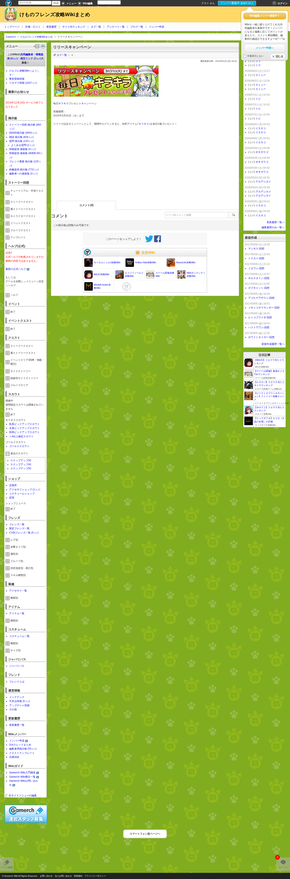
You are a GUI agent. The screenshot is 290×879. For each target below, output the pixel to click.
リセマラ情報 (23, 82)
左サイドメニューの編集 (23, 795)
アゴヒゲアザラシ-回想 (261, 297)
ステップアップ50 (20, 468)
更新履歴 (51, 26)
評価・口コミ (33, 26)
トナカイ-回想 (256, 258)
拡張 (11, 497)
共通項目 (14, 757)
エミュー (261, 75)
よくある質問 (22, 145)
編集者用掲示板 (23, 748)
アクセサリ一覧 (18, 590)
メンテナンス (16, 697)
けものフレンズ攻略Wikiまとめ (55, 14)
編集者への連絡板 (23, 173)
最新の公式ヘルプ (16, 269)
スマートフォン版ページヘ (145, 833)
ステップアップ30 (20, 460)
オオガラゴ (262, 152)
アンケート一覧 (116, 26)
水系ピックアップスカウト (24, 428)
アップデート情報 (19, 705)
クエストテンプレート (22, 753)
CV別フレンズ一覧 (24, 532)
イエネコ (261, 128)
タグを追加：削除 (72, 55)
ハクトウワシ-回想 (258, 327)
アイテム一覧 (16, 613)
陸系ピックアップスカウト (24, 432)
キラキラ (63, 103)
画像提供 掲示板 (24, 169)
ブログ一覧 (136, 26)
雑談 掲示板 (21, 137)
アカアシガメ (263, 181)
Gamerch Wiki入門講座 (22, 772)
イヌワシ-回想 (256, 268)
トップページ (12, 26)
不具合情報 (19, 701)
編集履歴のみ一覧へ (273, 227)
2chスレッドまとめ (20, 744)
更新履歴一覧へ (275, 222)
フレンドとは (16, 681)
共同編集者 (26, 54)
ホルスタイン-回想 (258, 278)
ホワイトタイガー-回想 (261, 337)
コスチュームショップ (22, 493)
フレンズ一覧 (16, 524)
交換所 (13, 485)
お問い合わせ (46, 876)
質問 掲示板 (21, 141)
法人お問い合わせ (63, 876)
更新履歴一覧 (16, 724)
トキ (81, 103)
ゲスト (205, 3)
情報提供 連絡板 (22, 149)
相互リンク (30, 58)
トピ (258, 98)
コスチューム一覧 (19, 636)
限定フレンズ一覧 (19, 528)
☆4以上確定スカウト (21, 436)
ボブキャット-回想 (258, 287)
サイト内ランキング (73, 26)
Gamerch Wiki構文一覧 (22, 776)
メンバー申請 (156, 26)
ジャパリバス (16, 665)
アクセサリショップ (24, 489)
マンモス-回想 (256, 248)
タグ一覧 (96, 26)
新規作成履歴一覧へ (273, 344)
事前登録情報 (16, 78)
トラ (258, 61)
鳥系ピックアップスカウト (24, 424)
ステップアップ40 (20, 464)
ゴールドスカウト (19, 446)
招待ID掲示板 (23, 132)
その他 (13, 709)
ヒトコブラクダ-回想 (260, 317)
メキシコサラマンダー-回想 (264, 307)
